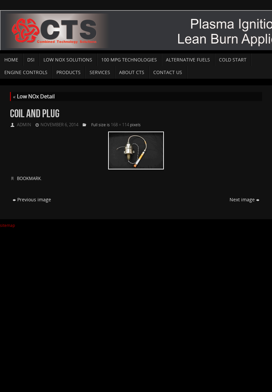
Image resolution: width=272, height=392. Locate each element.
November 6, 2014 (59, 125)
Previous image (34, 199)
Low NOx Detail (34, 96)
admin (24, 125)
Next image (242, 199)
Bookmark (29, 178)
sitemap (7, 225)
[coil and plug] (136, 150)
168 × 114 (120, 125)
